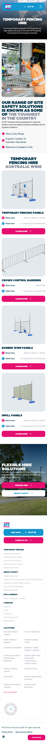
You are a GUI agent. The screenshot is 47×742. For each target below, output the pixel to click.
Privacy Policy (7, 732)
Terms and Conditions (23, 732)
